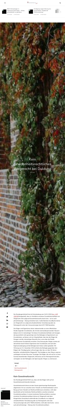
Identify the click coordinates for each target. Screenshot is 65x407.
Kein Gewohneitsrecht (20, 368)
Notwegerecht (18, 370)
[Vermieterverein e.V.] (32, 3)
